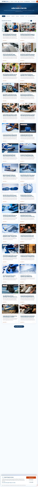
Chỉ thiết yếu (31, 479)
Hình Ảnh (15, 1)
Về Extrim (12, 1)
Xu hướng (22, 16)
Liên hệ (25, 1)
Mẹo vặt (13, 16)
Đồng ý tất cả (31, 477)
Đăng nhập (28, 1)
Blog (18, 1)
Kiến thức (8, 16)
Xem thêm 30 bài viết (18, 326)
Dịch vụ (9, 1)
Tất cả (4, 16)
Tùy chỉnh (31, 482)
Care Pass (21, 1)
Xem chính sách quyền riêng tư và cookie (8, 482)
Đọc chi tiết (4, 40)
